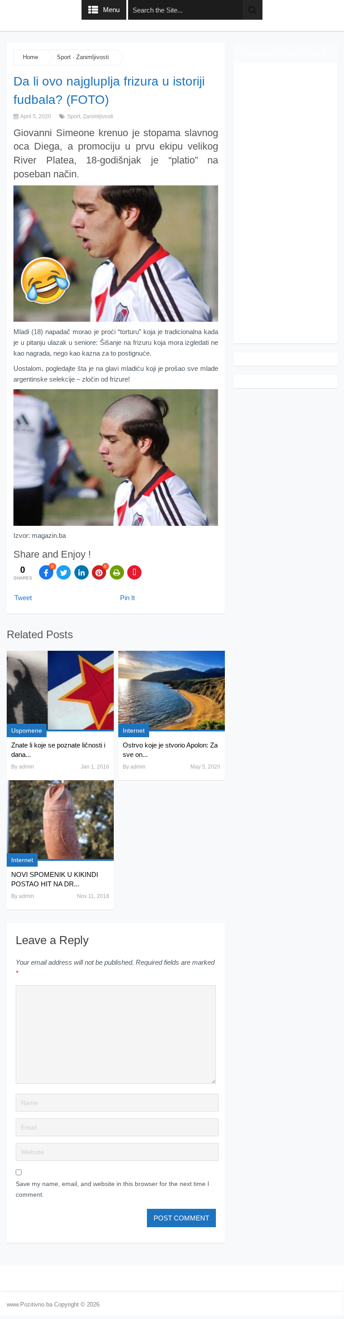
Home (30, 57)
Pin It (127, 597)
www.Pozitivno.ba (29, 1304)
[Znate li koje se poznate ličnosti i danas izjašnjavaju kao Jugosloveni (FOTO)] (60, 691)
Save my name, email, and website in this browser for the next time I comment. (112, 1189)
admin (26, 767)
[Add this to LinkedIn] (81, 572)
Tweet (23, 597)
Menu (111, 9)
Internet (134, 730)
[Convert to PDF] (134, 572)
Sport (64, 57)
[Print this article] (117, 572)
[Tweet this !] (63, 572)
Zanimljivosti (92, 57)
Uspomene (26, 730)
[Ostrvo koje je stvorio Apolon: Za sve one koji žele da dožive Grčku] (171, 691)
